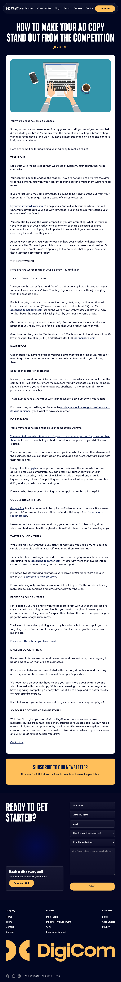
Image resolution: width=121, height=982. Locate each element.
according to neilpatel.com (26, 310)
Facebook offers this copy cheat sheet (33, 641)
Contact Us (16, 742)
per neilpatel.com (84, 338)
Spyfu (33, 468)
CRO (48, 927)
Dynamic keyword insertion (26, 206)
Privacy (106, 927)
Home (9, 917)
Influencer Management (58, 922)
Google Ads (17, 508)
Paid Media (52, 917)
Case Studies (44, 8)
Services (29, 8)
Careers (78, 8)
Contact (90, 8)
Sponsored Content (56, 932)
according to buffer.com (45, 561)
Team (67, 8)
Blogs (57, 8)
